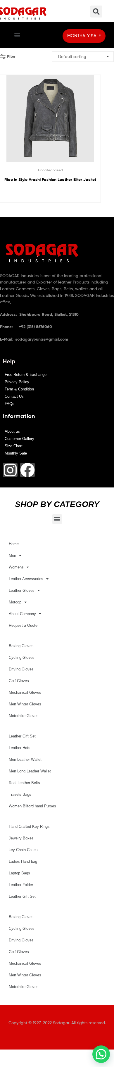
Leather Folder (21, 885)
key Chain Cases (23, 850)
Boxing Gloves (21, 646)
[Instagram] (10, 470)
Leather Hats (19, 748)
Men (12, 555)
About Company (22, 614)
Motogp (15, 602)
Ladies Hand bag (23, 861)
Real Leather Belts (24, 783)
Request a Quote (23, 625)
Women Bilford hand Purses (32, 806)
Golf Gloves (19, 681)
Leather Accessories (26, 579)
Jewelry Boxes (21, 838)
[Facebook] (27, 470)
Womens (16, 567)
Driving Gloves (21, 669)
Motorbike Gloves (24, 716)
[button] (17, 35)
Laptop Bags (19, 873)
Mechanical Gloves (25, 692)
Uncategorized (50, 170)
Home (14, 544)
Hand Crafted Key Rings (29, 826)
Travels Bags (20, 794)
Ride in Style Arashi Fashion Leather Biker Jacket (50, 179)
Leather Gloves (21, 590)
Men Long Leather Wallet (30, 771)
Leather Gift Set (22, 736)
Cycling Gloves (21, 657)
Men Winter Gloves (25, 704)
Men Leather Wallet (25, 759)
